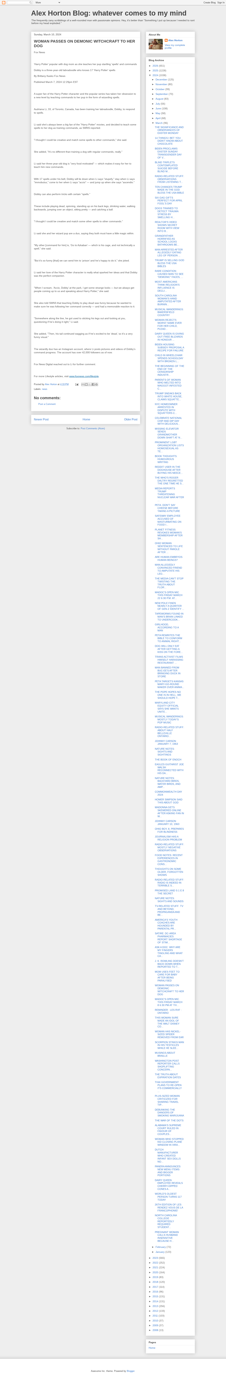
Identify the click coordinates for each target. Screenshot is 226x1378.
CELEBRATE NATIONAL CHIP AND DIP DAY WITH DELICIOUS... (168, 421)
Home (86, 419)
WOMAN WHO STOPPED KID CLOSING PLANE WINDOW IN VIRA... (169, 1142)
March (159, 123)
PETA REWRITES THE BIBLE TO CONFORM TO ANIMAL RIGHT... (168, 638)
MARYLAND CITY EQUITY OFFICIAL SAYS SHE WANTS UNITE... (167, 707)
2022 (156, 1262)
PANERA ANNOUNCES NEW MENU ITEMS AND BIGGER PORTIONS (167, 1171)
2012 (156, 1310)
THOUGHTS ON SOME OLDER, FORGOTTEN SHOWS (169, 871)
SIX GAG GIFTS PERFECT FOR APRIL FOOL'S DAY (168, 200)
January (160, 1251)
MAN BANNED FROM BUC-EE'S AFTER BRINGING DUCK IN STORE (167, 672)
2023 (156, 1257)
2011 (156, 1315)
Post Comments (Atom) (93, 428)
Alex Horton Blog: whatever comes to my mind (108, 13)
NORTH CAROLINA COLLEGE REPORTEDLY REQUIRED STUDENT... (166, 1221)
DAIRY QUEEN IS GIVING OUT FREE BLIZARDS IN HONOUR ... (169, 336)
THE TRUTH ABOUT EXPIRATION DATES (168, 1076)
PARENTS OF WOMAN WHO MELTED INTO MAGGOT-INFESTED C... (168, 384)
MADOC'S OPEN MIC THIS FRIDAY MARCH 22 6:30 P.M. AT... (168, 595)
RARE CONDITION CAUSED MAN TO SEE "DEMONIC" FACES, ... (169, 274)
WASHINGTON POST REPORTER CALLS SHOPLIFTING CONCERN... (167, 1065)
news (44, 389)
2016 (156, 1291)
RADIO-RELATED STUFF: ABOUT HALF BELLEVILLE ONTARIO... (169, 731)
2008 (156, 1330)
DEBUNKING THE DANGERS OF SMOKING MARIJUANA (169, 1112)
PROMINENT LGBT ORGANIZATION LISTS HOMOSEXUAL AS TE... (169, 447)
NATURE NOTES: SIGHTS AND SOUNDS (169, 900)
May (158, 113)
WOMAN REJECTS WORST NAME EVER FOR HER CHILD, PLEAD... (168, 324)
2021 (156, 1267)
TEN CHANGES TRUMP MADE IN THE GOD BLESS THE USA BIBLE (169, 189)
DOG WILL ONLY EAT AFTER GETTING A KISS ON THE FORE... (169, 649)
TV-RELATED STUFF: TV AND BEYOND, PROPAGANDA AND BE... (169, 910)
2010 (156, 1320)
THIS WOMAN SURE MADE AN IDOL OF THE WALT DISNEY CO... (167, 1022)
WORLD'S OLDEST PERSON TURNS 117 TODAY (168, 1196)
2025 (156, 70)
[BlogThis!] (86, 384)
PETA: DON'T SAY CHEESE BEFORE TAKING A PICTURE (167, 508)
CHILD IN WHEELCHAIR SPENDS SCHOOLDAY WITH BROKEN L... (169, 358)
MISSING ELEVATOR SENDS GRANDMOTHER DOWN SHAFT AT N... (168, 433)
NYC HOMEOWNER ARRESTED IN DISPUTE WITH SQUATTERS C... (166, 408)
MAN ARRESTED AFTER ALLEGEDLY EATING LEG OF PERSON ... (169, 252)
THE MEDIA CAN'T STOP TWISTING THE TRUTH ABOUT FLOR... (169, 583)
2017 (156, 1286)
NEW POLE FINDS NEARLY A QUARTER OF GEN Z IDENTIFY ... (169, 606)
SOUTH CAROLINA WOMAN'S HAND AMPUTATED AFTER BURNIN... (168, 300)
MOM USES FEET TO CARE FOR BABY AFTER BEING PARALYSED (167, 976)
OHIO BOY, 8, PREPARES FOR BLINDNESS (169, 830)
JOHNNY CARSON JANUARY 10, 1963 (167, 822)
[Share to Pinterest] (96, 384)
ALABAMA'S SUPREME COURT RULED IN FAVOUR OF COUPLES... (168, 1129)
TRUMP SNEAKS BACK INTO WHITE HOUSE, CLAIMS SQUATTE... (168, 396)
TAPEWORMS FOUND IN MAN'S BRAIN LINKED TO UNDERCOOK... (169, 616)
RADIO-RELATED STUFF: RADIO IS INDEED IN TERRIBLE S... (169, 882)
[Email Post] (76, 384)
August (160, 98)
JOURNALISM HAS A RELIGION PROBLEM (168, 838)
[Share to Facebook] (93, 384)
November (162, 84)
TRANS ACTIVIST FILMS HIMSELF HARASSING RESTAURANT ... (169, 659)
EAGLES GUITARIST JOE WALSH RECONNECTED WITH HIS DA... (169, 769)
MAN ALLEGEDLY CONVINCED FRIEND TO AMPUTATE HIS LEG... (168, 569)
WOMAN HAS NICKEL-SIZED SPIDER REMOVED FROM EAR (169, 1034)
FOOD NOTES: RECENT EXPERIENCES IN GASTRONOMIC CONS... (169, 859)
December (162, 79)
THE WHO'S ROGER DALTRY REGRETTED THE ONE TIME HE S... (169, 480)
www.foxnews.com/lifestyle (84, 376)
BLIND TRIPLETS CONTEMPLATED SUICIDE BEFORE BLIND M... (166, 167)
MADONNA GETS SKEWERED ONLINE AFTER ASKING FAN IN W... (169, 812)
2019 (156, 1277)
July (158, 103)
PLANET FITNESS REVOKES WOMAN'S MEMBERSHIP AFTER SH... (169, 534)
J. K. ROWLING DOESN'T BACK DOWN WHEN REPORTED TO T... (169, 964)
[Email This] (83, 384)
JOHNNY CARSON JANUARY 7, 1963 (166, 742)
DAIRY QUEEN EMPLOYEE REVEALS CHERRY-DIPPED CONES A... (169, 1184)
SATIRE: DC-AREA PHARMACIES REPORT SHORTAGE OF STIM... (168, 938)
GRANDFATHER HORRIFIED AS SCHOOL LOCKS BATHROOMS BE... (167, 240)
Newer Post (41, 419)
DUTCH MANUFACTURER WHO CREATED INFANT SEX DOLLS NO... (168, 1155)
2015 (156, 1296)
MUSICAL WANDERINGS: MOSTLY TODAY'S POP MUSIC (169, 719)
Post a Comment (47, 404)
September (162, 94)
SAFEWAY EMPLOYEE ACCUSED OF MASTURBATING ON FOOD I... (168, 520)
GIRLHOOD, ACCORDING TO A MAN (167, 627)
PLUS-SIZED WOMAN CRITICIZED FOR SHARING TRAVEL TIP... (167, 1100)
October (160, 89)
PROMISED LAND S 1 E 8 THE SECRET (169, 892)
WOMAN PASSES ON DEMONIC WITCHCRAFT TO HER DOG (169, 990)
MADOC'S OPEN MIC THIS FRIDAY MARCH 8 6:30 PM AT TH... (168, 1002)
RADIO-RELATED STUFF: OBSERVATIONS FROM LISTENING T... (169, 179)
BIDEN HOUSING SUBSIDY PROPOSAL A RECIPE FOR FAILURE (169, 347)
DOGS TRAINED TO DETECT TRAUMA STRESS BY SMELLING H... (166, 213)
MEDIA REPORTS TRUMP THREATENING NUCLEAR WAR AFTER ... (169, 494)
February (161, 1247)
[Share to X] (89, 384)
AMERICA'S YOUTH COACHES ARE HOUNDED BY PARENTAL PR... (166, 924)
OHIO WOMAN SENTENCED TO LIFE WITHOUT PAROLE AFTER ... (169, 547)
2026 (156, 65)
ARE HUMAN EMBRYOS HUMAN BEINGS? (168, 558)
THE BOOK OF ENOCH (168, 759)
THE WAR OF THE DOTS (169, 1120)
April (158, 118)
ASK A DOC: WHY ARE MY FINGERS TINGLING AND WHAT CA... (169, 951)
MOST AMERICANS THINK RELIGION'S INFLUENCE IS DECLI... (167, 286)
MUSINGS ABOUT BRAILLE (165, 1054)
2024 (156, 75)
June (159, 108)
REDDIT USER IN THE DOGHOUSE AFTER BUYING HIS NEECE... (169, 469)
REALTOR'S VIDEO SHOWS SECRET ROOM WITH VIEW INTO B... (167, 226)
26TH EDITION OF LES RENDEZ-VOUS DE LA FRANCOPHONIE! (169, 1207)
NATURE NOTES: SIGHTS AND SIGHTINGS (165, 751)
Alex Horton (175, 40)
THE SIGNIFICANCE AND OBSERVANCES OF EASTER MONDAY (169, 130)
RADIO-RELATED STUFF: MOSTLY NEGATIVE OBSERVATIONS (169, 847)
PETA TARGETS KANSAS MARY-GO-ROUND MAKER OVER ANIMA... (169, 684)
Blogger (130, 1371)
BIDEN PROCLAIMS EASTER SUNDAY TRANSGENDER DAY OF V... (168, 153)
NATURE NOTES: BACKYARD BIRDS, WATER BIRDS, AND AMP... (167, 782)
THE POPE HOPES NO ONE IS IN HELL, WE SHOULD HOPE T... (168, 695)
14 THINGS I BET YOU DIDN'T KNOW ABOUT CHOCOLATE (169, 141)
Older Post (130, 419)
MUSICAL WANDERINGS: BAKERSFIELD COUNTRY (169, 312)
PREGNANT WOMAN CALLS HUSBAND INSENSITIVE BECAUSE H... (167, 1236)
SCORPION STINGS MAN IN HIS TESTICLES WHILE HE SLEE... (169, 1045)
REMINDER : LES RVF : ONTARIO (168, 1011)
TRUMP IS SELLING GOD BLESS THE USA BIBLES (169, 263)
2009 (156, 1325)
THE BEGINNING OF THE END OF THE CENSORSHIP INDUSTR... (169, 370)
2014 (156, 1301)
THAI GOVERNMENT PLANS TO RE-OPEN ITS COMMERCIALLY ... (168, 1086)
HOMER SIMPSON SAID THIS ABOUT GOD (168, 801)
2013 (156, 1306)
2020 (156, 1272)
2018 (156, 1281)
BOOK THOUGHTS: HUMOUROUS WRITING (166, 459)
